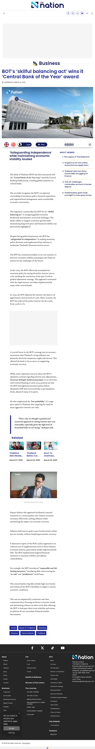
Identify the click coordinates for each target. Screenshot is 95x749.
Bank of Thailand (27, 628)
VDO (51, 657)
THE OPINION (54, 721)
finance (14, 633)
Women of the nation (34, 683)
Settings (11, 733)
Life (26, 657)
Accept (11, 728)
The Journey (30, 688)
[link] (17, 453)
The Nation (26, 743)
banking (42, 628)
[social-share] (68, 13)
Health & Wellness (33, 677)
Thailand (41, 633)
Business (6, 688)
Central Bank (28, 633)
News (4, 657)
